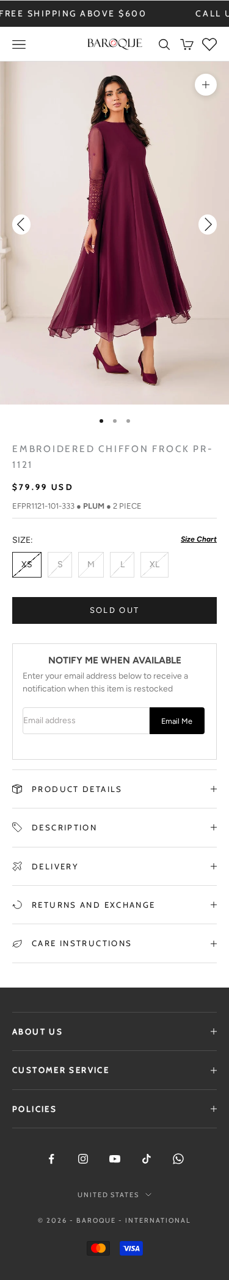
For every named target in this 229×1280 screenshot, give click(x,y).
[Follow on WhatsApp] (178, 1159)
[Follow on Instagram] (83, 1159)
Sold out (115, 610)
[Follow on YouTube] (115, 1159)
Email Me (176, 721)
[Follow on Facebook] (51, 1159)
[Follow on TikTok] (146, 1159)
